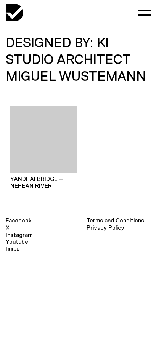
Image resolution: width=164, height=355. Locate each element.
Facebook (19, 220)
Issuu (12, 249)
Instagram (19, 235)
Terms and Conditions (115, 220)
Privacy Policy (105, 227)
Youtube (17, 241)
